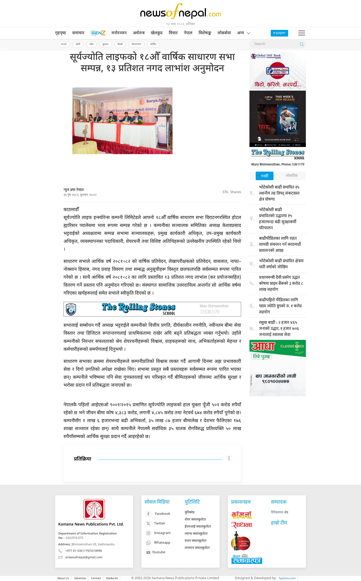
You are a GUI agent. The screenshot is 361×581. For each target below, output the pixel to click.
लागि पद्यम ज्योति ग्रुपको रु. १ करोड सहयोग (280, 306)
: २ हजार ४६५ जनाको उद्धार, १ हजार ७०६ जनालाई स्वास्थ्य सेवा (279, 328)
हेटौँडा (153, 44)
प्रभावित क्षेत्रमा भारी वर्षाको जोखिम (281, 264)
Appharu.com (287, 578)
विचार (173, 33)
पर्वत (91, 44)
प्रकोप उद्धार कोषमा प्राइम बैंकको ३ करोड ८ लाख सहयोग (281, 283)
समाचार (78, 33)
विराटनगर (136, 44)
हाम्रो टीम (279, 523)
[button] (301, 33)
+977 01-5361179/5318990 (83, 551)
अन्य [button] (240, 33)
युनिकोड (189, 512)
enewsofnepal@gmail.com (83, 557)
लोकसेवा (224, 33)
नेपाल (188, 33)
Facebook (162, 514)
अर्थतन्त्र (139, 33)
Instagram (162, 533)
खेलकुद (157, 33)
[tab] (264, 176)
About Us (63, 578)
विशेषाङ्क (205, 33)
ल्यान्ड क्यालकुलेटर (196, 534)
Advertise (80, 578)
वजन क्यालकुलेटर (196, 541)
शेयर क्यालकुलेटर (195, 520)
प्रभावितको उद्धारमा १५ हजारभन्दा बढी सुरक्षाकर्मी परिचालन (277, 219)
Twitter (159, 524)
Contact (96, 578)
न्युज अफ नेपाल (74, 190)
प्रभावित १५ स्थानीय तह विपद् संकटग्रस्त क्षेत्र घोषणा (279, 193)
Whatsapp (162, 543)
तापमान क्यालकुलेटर (197, 548)
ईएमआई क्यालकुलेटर (198, 527)
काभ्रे (64, 44)
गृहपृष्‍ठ (60, 33)
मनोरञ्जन (119, 33)
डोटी (78, 44)
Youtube (158, 553)
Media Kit (112, 578)
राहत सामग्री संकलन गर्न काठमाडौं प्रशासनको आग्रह (280, 244)
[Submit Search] (301, 44)
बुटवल (105, 44)
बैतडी (120, 44)
